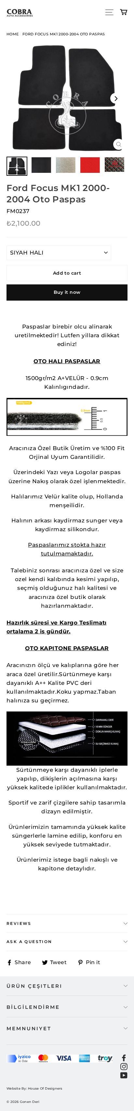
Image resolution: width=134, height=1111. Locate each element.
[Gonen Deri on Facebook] (123, 1057)
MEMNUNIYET (29, 1028)
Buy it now (67, 292)
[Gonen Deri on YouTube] (123, 1074)
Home (13, 34)
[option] (67, 98)
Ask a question (29, 941)
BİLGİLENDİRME (33, 1007)
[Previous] (18, 98)
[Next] (115, 98)
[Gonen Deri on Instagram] (123, 1066)
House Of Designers (45, 1088)
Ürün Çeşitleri (34, 986)
